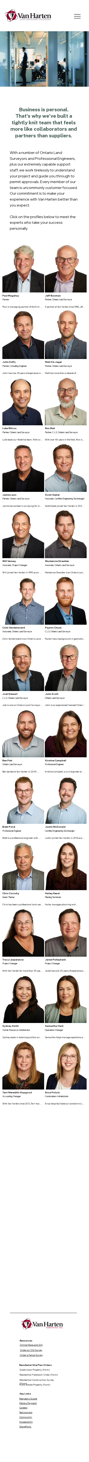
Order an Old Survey (31, 1350)
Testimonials (25, 1412)
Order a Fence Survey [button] (31, 1355)
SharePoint (25, 1426)
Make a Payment (28, 1403)
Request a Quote (28, 1398)
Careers (23, 1407)
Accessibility (26, 1421)
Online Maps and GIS (31, 1344)
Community (25, 1417)
